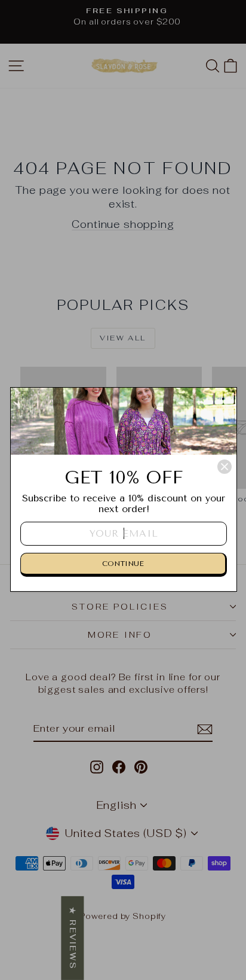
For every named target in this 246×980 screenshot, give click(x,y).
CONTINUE (123, 563)
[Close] (224, 466)
